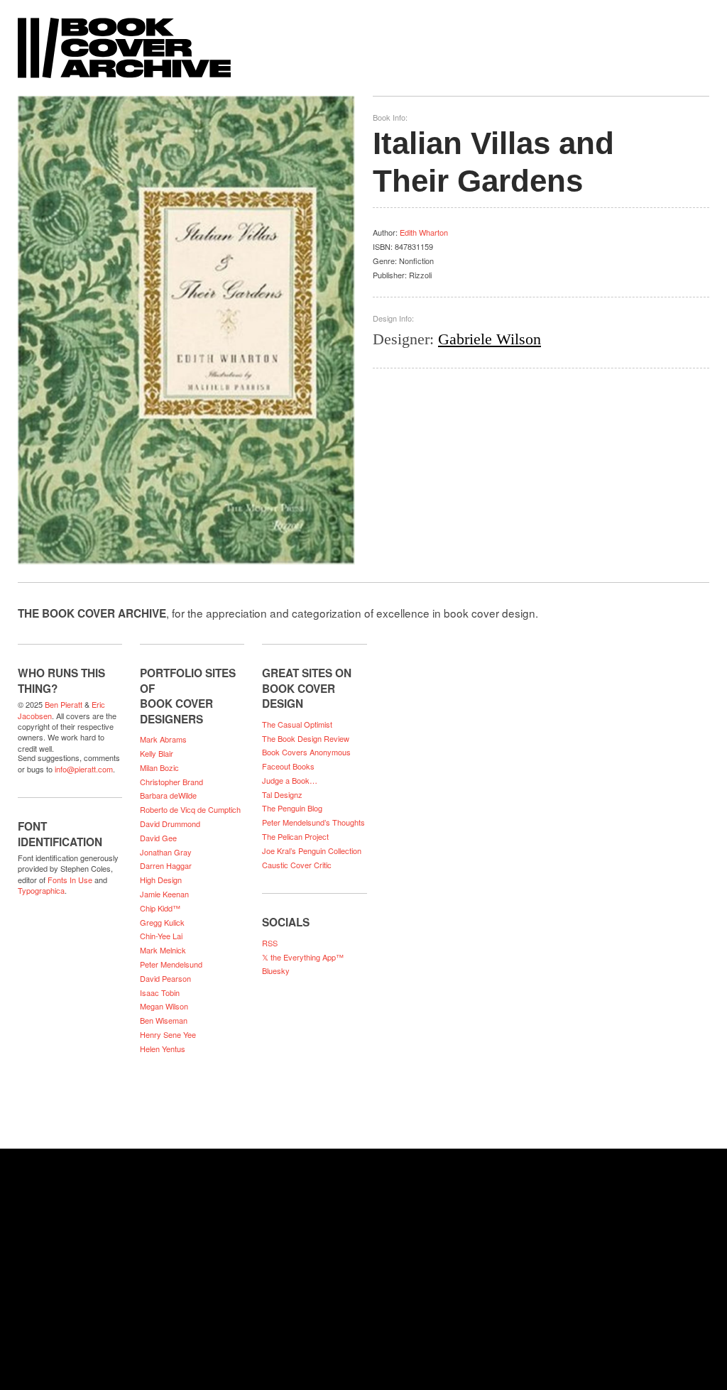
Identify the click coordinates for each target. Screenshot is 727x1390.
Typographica (41, 890)
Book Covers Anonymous (306, 751)
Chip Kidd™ (160, 908)
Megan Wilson (164, 1006)
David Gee (158, 837)
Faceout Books (288, 766)
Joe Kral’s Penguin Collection (311, 850)
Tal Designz (282, 794)
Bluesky (276, 970)
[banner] (363, 41)
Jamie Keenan (164, 893)
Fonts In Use (70, 879)
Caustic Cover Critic (297, 864)
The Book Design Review (305, 738)
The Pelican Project (295, 836)
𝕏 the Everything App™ (303, 957)
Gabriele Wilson (489, 339)
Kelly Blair (156, 753)
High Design (161, 879)
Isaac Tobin (160, 992)
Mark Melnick (163, 950)
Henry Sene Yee (168, 1034)
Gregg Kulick (162, 922)
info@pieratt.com (84, 769)
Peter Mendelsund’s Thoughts (313, 822)
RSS (270, 942)
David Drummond (170, 823)
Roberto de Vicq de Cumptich (190, 809)
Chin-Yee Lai (161, 935)
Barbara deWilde (168, 795)
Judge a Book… (289, 780)
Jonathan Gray (166, 852)
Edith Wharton (424, 232)
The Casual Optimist (297, 724)
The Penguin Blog (292, 808)
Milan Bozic (159, 767)
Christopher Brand (171, 781)
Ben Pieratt (63, 704)
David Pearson (165, 978)
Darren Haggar (166, 865)
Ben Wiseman (163, 1020)
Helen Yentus (162, 1048)
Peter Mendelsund (171, 964)
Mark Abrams (163, 739)
